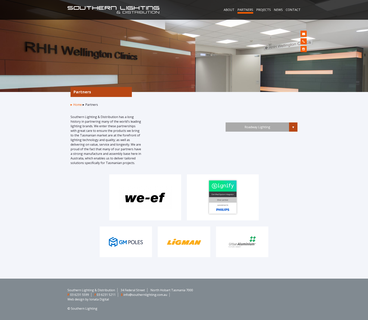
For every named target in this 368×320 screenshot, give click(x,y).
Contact (293, 10)
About (229, 10)
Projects (263, 10)
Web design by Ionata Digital (88, 299)
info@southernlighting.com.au (145, 295)
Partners (245, 10)
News (278, 10)
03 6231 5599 (79, 295)
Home (77, 105)
